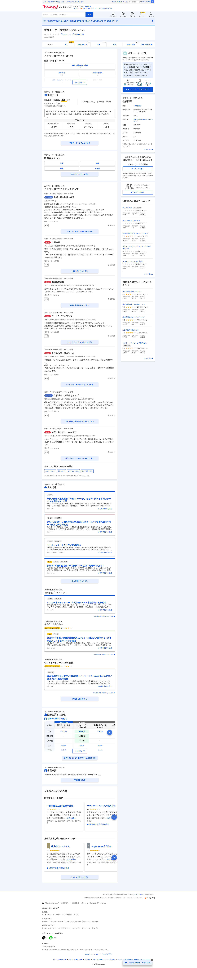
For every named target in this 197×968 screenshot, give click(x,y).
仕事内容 (56, 242)
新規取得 (88, 6)
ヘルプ (125, 2)
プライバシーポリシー (59, 959)
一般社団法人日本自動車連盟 (60, 806)
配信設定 (76, 915)
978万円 (142, 268)
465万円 (142, 311)
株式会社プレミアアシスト (56, 593)
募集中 (63, 745)
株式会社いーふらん (60, 846)
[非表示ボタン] (152, 960)
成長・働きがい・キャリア (64, 432)
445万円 (142, 337)
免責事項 (112, 959)
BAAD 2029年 (145, 2)
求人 (69, 43)
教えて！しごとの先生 (49, 928)
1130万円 (142, 240)
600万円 (142, 324)
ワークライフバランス (62, 316)
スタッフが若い (50, 471)
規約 (87, 959)
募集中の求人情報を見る (99, 824)
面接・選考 (132, 43)
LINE (55, 938)
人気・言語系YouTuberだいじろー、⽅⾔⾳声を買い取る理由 (63, 2)
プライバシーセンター (75, 959)
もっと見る (148, 149)
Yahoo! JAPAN (117, 2)
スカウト (141, 16)
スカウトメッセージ (48, 915)
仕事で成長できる (87, 471)
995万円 (142, 255)
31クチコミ (67, 34)
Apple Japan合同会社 (101, 846)
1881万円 (142, 214)
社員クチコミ (84, 43)
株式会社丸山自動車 (53, 624)
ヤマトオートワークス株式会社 (58, 662)
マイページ (150, 16)
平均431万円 (79, 34)
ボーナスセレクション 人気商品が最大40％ (97, 8)
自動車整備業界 (49, 37)
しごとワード (86, 928)
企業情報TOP (65, 903)
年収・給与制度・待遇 (64, 197)
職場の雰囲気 (58, 282)
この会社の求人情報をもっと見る (103, 616)
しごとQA (123, 16)
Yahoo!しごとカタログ (52, 903)
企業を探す (113, 16)
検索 (152, 1)
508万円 (142, 298)
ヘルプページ (138, 894)
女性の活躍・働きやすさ (63, 353)
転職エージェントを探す (90, 921)
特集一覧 (132, 16)
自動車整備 (137, 106)
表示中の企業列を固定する (57, 719)
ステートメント (100, 959)
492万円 (142, 352)
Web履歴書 (68, 915)
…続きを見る (70, 818)
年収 (101, 43)
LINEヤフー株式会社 (48, 946)
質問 (114, 44)
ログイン (76, 8)
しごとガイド (76, 928)
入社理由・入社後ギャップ (66, 395)
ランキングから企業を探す (73, 921)
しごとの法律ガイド (64, 928)
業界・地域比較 (147, 44)
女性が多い (61, 471)
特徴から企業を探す (57, 921)
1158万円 (142, 227)
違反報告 (112, 225)
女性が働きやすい (73, 471)
